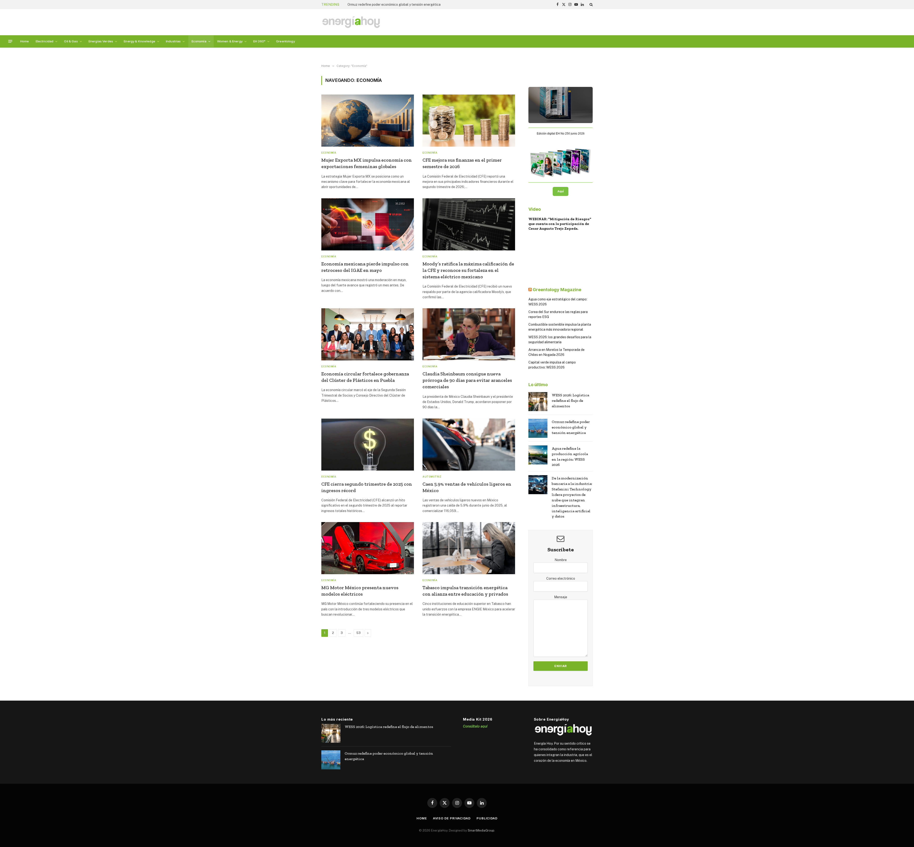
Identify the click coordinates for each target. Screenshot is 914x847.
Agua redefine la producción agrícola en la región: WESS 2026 (570, 456)
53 (358, 633)
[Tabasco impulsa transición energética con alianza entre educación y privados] (468, 548)
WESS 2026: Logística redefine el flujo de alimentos (570, 400)
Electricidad (45, 41)
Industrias (173, 41)
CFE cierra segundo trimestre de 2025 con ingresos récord (366, 487)
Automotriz (431, 476)
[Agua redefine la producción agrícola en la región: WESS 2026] (537, 454)
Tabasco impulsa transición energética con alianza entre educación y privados (465, 591)
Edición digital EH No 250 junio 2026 (561, 133)
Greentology (285, 41)
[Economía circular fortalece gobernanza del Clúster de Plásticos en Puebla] (367, 334)
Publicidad (487, 818)
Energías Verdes (101, 41)
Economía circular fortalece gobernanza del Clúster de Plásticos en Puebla (365, 377)
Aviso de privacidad (452, 818)
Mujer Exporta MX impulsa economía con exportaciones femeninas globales (366, 163)
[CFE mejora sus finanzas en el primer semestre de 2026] (468, 121)
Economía (199, 41)
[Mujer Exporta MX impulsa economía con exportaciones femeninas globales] (367, 121)
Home (24, 41)
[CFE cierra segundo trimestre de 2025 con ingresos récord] (367, 445)
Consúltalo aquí (475, 726)
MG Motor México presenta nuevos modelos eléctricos (359, 591)
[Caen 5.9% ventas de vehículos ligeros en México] (468, 445)
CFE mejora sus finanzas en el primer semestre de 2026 (462, 163)
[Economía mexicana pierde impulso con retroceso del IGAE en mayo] (367, 224)
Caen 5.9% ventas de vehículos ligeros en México (466, 487)
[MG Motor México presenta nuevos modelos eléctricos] (367, 548)
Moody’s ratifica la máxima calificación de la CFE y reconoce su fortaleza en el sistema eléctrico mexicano (468, 270)
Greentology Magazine (557, 289)
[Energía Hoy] (351, 22)
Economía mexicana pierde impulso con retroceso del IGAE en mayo (365, 267)
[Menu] (10, 41)
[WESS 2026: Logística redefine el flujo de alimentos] (537, 401)
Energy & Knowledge (139, 41)
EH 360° (259, 41)
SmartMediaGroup (481, 830)
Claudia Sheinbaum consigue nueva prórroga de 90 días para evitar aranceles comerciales (467, 380)
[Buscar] (591, 4)
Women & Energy (230, 41)
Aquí (560, 191)
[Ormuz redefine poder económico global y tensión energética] (537, 428)
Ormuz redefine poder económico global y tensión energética (394, 4)
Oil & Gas (71, 41)
